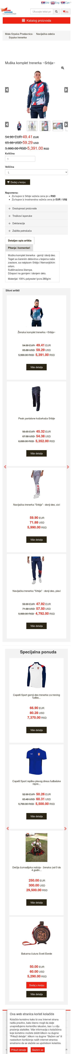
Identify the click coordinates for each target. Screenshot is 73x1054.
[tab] (36, 208)
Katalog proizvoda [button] (39, 20)
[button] (4, 465)
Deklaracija (18, 223)
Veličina (9, 166)
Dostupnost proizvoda (24, 208)
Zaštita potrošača (22, 230)
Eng (57, 2)
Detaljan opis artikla (19, 240)
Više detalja (36, 367)
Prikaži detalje (18, 1049)
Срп (67, 2)
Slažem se (37, 1049)
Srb (47, 2)
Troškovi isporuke (22, 215)
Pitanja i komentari (19, 248)
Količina (10, 153)
